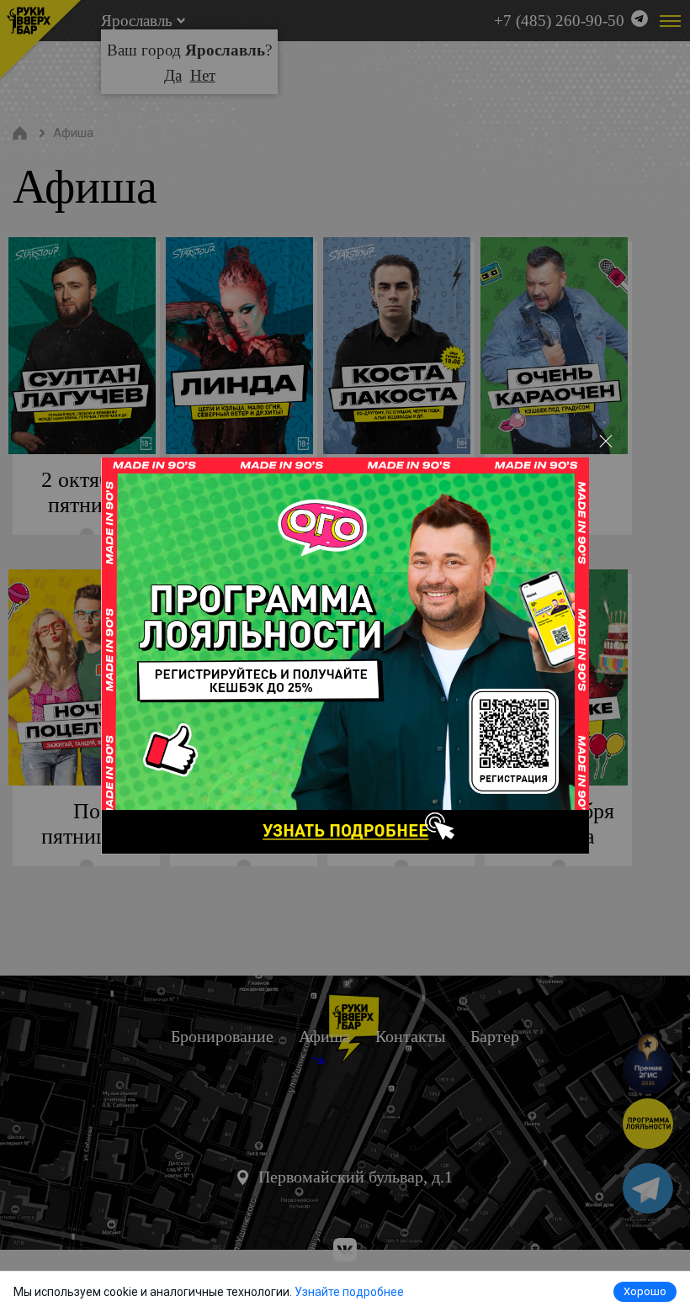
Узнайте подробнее (349, 1292)
